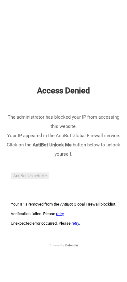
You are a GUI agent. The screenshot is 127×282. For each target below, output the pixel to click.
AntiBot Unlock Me (30, 176)
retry (59, 213)
